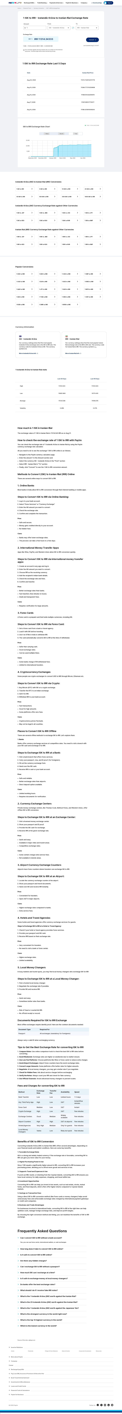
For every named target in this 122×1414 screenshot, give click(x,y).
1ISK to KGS (43, 220)
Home (19, 8)
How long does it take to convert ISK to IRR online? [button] (41, 1249)
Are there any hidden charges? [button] (33, 1261)
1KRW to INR (66, 304)
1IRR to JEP (20, 237)
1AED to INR (43, 274)
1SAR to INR (66, 289)
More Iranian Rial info (72, 353)
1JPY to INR (43, 289)
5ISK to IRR (43, 189)
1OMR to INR (43, 304)
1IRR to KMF (89, 244)
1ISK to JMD (43, 213)
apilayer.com (31, 1340)
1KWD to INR (89, 281)
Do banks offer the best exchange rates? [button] (37, 1284)
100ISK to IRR (43, 196)
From (49, 24)
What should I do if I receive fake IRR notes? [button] (39, 1290)
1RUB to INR (20, 304)
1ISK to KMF (89, 220)
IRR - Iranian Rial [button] (83, 28)
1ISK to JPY (89, 213)
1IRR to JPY (89, 237)
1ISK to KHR (66, 220)
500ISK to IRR (66, 196)
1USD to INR (20, 274)
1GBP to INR (89, 274)
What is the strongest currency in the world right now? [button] (43, 1314)
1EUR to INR (43, 281)
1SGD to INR (66, 281)
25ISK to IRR (89, 189)
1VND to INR (66, 297)
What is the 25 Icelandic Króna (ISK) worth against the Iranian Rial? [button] (49, 1302)
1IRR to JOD (66, 237)
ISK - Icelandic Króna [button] (56, 28)
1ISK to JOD (66, 213)
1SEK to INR (20, 297)
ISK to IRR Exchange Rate (53, 8)
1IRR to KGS (43, 244)
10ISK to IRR (66, 189)
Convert (91, 40)
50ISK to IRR (20, 196)
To (77, 24)
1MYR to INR (89, 289)
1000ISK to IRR (90, 196)
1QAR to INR (20, 289)
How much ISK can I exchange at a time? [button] (37, 1273)
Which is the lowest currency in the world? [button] (38, 1326)
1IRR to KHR (66, 244)
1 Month (61, 133)
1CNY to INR (89, 297)
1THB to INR (43, 297)
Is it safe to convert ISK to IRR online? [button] (36, 1255)
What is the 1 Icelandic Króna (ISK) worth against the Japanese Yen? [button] (49, 1308)
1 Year (75, 133)
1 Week (47, 133)
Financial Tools (27, 8)
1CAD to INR (66, 274)
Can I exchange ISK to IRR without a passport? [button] (40, 1267)
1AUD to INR (20, 281)
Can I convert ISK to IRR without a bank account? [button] (41, 1238)
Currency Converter (39, 8)
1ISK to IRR (20, 189)
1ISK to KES (20, 220)
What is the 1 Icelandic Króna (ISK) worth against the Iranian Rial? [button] (48, 1296)
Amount (26, 24)
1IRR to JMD (43, 237)
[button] (73, 26)
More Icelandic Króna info (27, 353)
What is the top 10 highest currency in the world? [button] (41, 1320)
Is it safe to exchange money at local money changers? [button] (44, 1278)
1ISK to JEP (20, 213)
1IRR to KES (20, 244)
